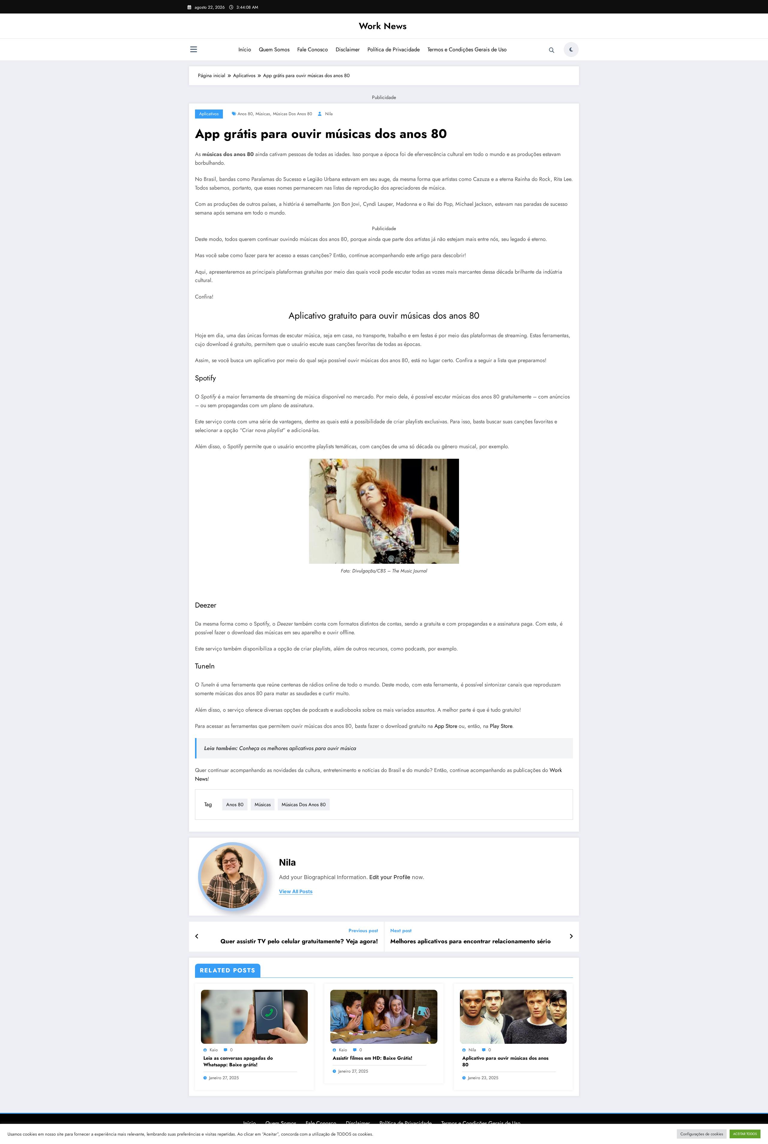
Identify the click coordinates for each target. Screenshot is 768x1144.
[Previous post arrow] (197, 936)
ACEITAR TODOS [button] (745, 1133)
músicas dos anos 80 (292, 114)
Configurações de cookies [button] (701, 1134)
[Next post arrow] (571, 936)
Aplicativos (209, 114)
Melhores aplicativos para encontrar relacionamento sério (470, 941)
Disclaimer (348, 49)
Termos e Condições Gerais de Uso (467, 49)
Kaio (214, 1050)
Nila (329, 114)
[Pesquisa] (551, 50)
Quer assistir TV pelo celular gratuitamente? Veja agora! (299, 941)
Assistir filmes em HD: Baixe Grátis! (372, 1058)
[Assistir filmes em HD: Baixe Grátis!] (383, 1016)
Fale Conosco (312, 49)
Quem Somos (274, 49)
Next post (401, 930)
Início (244, 49)
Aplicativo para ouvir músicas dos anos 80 (505, 1061)
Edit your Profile (389, 877)
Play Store (501, 726)
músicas (263, 114)
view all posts (296, 891)
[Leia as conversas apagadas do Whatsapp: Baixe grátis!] (254, 1016)
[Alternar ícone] (193, 50)
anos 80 (245, 114)
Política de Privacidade (394, 49)
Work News (382, 26)
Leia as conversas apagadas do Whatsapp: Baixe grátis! (238, 1061)
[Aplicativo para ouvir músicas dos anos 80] (513, 1016)
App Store (445, 726)
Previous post (363, 930)
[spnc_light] (571, 49)
